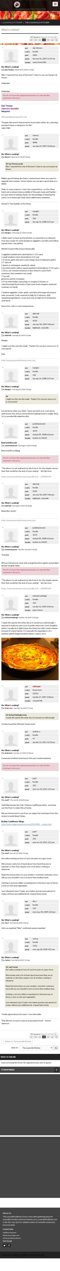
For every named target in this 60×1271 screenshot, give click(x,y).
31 (40, 40)
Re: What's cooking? (10, 67)
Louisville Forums (12, 22)
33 (48, 40)
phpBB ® (15, 1255)
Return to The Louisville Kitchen (18, 1041)
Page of (46, 37)
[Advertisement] (30, 1104)
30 (36, 40)
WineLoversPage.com (11, 1235)
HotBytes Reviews (9, 1233)
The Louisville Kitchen (37, 22)
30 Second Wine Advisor (12, 1238)
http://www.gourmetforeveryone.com (18, 360)
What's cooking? (10, 29)
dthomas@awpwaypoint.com (14, 117)
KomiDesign (40, 1255)
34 (52, 40)
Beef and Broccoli (9, 442)
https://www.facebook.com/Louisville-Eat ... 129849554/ (26, 476)
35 (56, 40)
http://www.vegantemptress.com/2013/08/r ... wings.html (26, 824)
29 (31, 40)
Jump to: (14, 1048)
